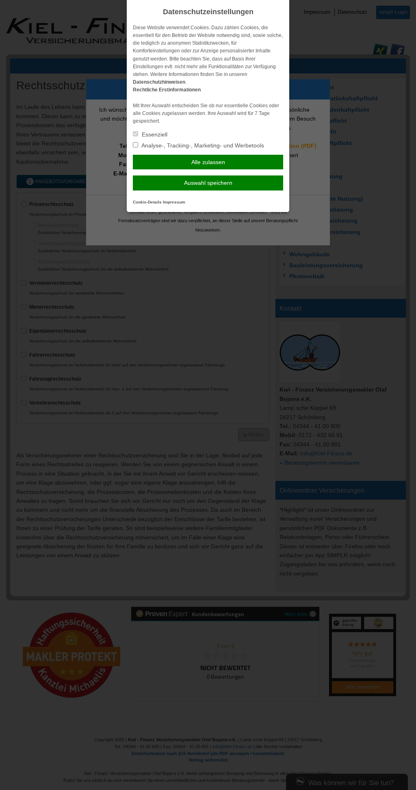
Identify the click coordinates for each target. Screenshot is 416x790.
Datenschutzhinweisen (159, 82)
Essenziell (153, 134)
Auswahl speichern (208, 183)
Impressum (174, 202)
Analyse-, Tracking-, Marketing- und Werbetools (202, 145)
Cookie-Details (147, 202)
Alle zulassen (208, 162)
